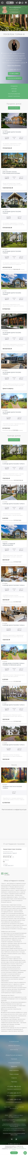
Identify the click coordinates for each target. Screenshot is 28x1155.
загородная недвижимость (14, 1095)
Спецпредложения (14, 1062)
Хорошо (14, 1152)
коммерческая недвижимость (14, 1102)
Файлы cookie (14, 1134)
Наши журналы (14, 1070)
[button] (2, 22)
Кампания (14, 1059)
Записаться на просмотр (14, 78)
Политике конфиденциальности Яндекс (17, 1130)
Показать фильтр (14, 107)
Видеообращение (15, 7)
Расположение (14, 93)
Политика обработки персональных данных (14, 1133)
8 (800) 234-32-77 (14, 1143)
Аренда (14, 88)
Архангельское (7, 853)
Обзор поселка (14, 96)
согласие (19, 1147)
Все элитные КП (14, 1108)
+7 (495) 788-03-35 (14, 1086)
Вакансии (14, 1066)
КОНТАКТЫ (14, 1049)
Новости (14, 1078)
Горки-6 (14, 853)
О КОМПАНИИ (14, 1041)
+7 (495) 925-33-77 (14, 69)
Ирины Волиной (13, 9)
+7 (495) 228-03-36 (14, 1099)
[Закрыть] (26, 7)
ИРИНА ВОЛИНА (14, 1045)
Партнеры (14, 1081)
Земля (14, 91)
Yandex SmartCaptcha (19, 1128)
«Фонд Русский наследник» (14, 1055)
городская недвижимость (14, 1089)
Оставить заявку (14, 73)
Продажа (14, 86)
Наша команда (14, 1074)
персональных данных (14, 1148)
